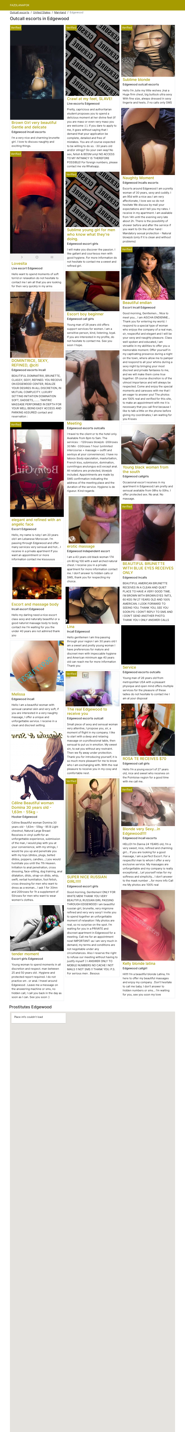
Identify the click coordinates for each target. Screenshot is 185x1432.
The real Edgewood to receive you (87, 711)
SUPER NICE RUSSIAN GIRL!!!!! (87, 879)
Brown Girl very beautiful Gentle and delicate (34, 124)
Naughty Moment (138, 178)
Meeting (74, 423)
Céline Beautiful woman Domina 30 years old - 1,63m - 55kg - (33, 807)
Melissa (18, 694)
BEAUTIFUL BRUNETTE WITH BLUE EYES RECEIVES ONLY (148, 568)
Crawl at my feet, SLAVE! (89, 98)
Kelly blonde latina (139, 963)
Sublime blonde (136, 79)
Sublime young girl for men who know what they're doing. (91, 234)
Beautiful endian (137, 302)
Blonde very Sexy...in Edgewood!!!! (141, 831)
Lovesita (19, 263)
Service (129, 667)
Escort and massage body (35, 604)
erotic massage (81, 546)
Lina (70, 626)
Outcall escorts (19, 12)
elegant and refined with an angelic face (36, 521)
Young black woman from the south (145, 469)
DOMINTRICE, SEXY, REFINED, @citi (30, 362)
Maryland (60, 12)
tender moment (25, 954)
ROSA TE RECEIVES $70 (144, 758)
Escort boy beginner (85, 314)
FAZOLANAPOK (19, 5)
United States (41, 12)
